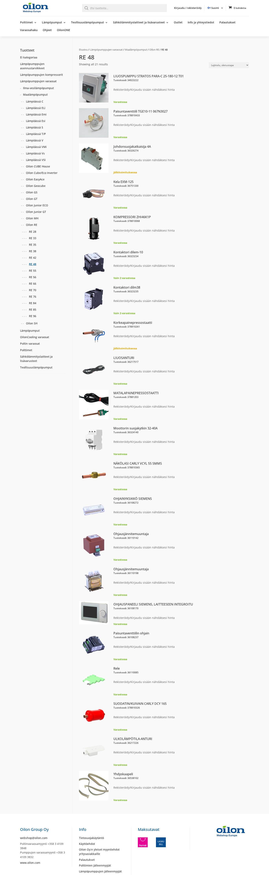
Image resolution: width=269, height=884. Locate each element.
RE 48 (32, 264)
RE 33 (32, 238)
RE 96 (32, 316)
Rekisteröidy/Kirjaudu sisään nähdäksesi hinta (144, 89)
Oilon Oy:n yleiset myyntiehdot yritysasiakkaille (99, 852)
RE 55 (32, 270)
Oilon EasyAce (35, 179)
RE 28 (32, 231)
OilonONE (63, 30)
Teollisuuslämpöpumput (87, 22)
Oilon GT (31, 199)
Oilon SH (31, 323)
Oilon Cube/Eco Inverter (42, 173)
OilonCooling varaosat (34, 337)
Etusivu (83, 49)
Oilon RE (154, 49)
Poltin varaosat (30, 343)
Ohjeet (47, 30)
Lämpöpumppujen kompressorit (41, 75)
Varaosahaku (29, 30)
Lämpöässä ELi (35, 108)
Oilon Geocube (35, 186)
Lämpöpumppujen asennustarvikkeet (32, 66)
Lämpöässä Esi (35, 121)
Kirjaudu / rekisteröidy (188, 8)
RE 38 (32, 251)
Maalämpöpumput (136, 49)
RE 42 (32, 257)
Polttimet (26, 22)
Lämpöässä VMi (36, 147)
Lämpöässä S (34, 127)
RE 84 (32, 303)
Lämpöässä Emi (36, 114)
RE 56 (32, 277)
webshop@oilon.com (33, 838)
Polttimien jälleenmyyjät (95, 865)
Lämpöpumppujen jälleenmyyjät (100, 871)
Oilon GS (31, 192)
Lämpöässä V (34, 140)
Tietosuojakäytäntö (91, 838)
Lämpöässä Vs (35, 153)
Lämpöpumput (52, 22)
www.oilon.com (30, 863)
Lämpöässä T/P (36, 134)
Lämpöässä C (34, 101)
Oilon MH (32, 218)
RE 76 (32, 296)
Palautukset (227, 22)
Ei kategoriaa (28, 57)
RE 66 (32, 283)
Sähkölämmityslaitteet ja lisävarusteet (139, 22)
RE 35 (32, 244)
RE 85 (32, 309)
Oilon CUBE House (38, 166)
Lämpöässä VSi (36, 160)
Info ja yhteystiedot (201, 22)
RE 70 (32, 290)
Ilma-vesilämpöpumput (38, 88)
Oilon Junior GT (36, 212)
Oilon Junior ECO (37, 205)
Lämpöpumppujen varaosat (106, 49)
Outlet (178, 22)
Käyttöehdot (87, 844)
